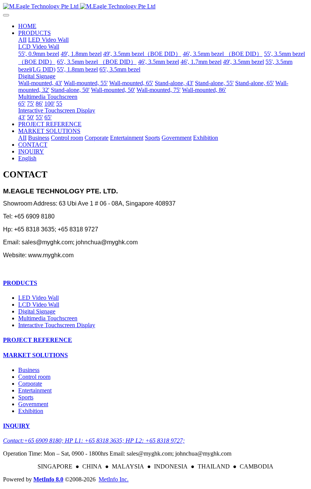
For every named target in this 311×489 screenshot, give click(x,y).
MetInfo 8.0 (48, 479)
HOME (27, 26)
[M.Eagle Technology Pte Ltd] (155, 6)
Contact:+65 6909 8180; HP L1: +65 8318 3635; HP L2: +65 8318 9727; (94, 440)
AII (22, 39)
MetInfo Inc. (114, 479)
